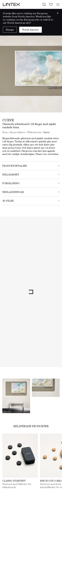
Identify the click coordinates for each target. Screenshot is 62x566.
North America (30, 29)
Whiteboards (34, 132)
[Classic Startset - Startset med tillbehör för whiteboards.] (20, 456)
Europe (10, 29)
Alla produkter (17, 132)
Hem (4, 132)
